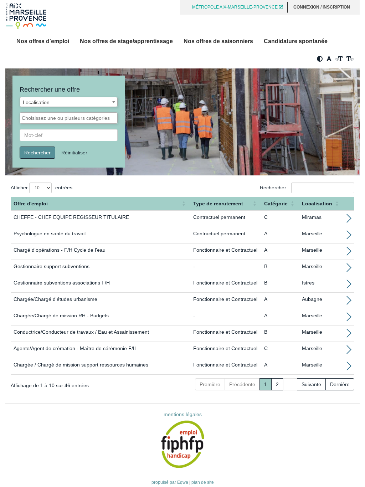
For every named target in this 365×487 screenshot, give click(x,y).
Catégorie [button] (276, 203)
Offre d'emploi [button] (31, 203)
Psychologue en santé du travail (50, 233)
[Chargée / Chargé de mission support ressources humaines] (348, 368)
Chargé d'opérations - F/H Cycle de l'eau (60, 250)
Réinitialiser (74, 152)
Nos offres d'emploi (42, 41)
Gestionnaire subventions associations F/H (62, 283)
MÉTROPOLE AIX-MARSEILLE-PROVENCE (235, 7)
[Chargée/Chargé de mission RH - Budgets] (348, 319)
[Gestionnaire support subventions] (348, 269)
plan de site (202, 482)
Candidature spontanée (296, 41)
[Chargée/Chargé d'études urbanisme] (348, 302)
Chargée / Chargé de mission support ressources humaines (81, 365)
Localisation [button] (317, 203)
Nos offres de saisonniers (218, 41)
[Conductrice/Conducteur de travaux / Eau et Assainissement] (348, 335)
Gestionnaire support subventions (51, 266)
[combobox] (69, 102)
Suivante (311, 384)
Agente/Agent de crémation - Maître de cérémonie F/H (75, 348)
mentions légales (183, 414)
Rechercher (37, 152)
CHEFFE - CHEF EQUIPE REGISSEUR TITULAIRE (71, 217)
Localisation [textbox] (36, 102)
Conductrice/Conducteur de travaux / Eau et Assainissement (81, 332)
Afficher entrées (41, 187)
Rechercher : (274, 187)
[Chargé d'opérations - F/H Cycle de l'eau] (348, 253)
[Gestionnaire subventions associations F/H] (348, 286)
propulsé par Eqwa (170, 482)
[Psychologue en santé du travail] (348, 237)
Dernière (340, 384)
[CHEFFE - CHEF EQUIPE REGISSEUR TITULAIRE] (348, 220)
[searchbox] (68, 118)
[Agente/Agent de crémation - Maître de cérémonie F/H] (348, 351)
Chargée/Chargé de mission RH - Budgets (61, 315)
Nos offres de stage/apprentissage (126, 41)
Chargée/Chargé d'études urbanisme (55, 299)
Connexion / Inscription (321, 7)
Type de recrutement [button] (218, 203)
